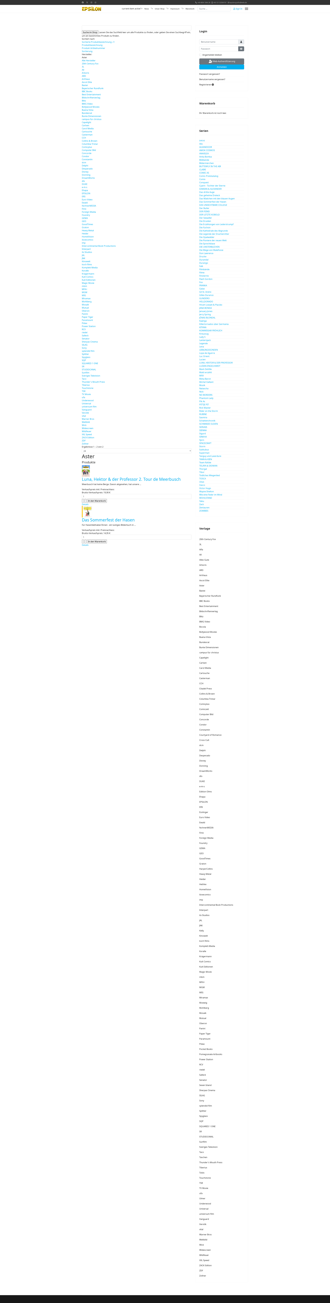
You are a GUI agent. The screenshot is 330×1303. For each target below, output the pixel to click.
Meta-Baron (205, 378)
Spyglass (86, 357)
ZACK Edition (88, 437)
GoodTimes (87, 224)
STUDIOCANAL (89, 369)
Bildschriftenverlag (91, 97)
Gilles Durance (206, 295)
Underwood (88, 400)
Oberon (85, 310)
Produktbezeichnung (92, 45)
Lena (201, 346)
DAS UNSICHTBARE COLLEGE (213, 205)
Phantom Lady (206, 398)
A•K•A (202, 140)
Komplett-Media (90, 267)
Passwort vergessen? (209, 74)
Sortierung (87, 51)
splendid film (88, 351)
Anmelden (222, 67)
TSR (83, 391)
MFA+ (84, 289)
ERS (83, 196)
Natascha (203, 388)
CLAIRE (202, 169)
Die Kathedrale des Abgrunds (213, 230)
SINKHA (203, 436)
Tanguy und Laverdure (210, 456)
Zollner (85, 443)
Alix (201, 143)
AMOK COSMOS (207, 150)
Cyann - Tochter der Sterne (212, 185)
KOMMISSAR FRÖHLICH (210, 330)
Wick (84, 425)
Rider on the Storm (208, 411)
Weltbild (86, 422)
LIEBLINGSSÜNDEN (208, 349)
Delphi (85, 165)
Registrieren (205, 84)
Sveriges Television (91, 375)
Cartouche (87, 131)
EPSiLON (86, 193)
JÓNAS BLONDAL (207, 317)
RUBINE (203, 414)
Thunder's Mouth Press (93, 381)
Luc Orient (204, 356)
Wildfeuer (86, 431)
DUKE (84, 184)
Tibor (201, 472)
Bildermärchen (206, 163)
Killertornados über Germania (214, 324)
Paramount (87, 320)
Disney (85, 171)
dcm (84, 162)
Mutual (85, 307)
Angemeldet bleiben (212, 54)
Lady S (202, 337)
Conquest (204, 182)
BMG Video (87, 103)
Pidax (84, 323)
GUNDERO (204, 298)
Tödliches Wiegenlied (209, 475)
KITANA (202, 327)
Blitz (84, 100)
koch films (87, 264)
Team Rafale (205, 462)
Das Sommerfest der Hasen (108, 520)
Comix (202, 179)
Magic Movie (88, 283)
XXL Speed (87, 434)
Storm (202, 446)
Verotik (85, 412)
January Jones (205, 311)
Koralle (85, 270)
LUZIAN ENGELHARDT (209, 366)
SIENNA (203, 430)
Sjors (201, 440)
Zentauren (204, 507)
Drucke (202, 256)
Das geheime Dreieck (209, 195)
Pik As (202, 401)
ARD (84, 76)
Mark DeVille (205, 369)
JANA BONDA (205, 308)
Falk (201, 266)
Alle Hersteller (89, 60)
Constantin (87, 159)
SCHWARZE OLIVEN (208, 423)
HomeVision (88, 236)
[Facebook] (83, 2)
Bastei (85, 85)
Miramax (86, 298)
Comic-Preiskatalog (208, 176)
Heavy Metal (88, 230)
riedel (84, 332)
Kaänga (203, 320)
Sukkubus (204, 449)
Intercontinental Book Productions (99, 246)
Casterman (87, 134)
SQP (84, 360)
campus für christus (91, 119)
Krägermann (88, 273)
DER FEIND (204, 211)
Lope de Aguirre (207, 353)
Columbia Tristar (90, 144)
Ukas (201, 481)
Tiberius (86, 385)
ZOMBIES (203, 510)
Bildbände (204, 159)
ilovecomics (87, 239)
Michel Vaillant (206, 382)
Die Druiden (205, 221)
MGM (84, 292)
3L (83, 66)
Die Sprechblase (207, 243)
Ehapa (85, 190)
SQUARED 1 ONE (90, 363)
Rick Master (205, 407)
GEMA (85, 218)
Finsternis (204, 275)
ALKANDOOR (205, 147)
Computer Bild (89, 150)
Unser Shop (159, 9)
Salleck (85, 335)
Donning (86, 174)
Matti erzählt (205, 372)
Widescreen (87, 428)
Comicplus (87, 147)
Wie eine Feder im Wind (210, 494)
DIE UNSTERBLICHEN (209, 246)
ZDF (84, 440)
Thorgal (203, 469)
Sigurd (202, 433)
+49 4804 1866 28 (203, 2)
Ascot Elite (87, 82)
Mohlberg (87, 301)
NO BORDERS (205, 394)
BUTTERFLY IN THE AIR (210, 166)
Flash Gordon (205, 279)
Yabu (201, 501)
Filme (201, 272)
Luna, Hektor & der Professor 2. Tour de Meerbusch (131, 479)
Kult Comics (87, 276)
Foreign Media (89, 212)
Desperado (87, 168)
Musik (202, 385)
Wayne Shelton (206, 491)
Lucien (202, 359)
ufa (83, 397)
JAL (83, 255)
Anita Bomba (205, 156)
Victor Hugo (205, 488)
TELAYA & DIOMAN (208, 465)
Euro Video (87, 199)
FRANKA (203, 285)
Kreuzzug (204, 333)
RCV (84, 329)
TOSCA (202, 478)
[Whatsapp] (95, 2)
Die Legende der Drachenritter (214, 234)
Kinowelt (86, 261)
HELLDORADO (206, 301)
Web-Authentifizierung (223, 61)
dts (83, 181)
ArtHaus (86, 79)
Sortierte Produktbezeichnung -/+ (98, 42)
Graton (85, 227)
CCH (84, 137)
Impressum (175, 9)
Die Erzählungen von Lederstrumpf (216, 224)
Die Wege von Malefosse (211, 250)
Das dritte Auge (206, 192)
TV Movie (86, 394)
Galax (202, 288)
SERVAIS (203, 427)
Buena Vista (87, 110)
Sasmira (203, 417)
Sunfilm (85, 372)
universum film (89, 406)
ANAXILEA (204, 153)
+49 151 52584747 (219, 2)
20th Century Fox (90, 63)
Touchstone (87, 388)
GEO (84, 221)
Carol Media (88, 128)
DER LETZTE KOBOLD (209, 214)
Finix (84, 208)
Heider (85, 233)
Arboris (85, 72)
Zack (201, 504)
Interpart (86, 249)
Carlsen (85, 125)
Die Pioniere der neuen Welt (213, 240)
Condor (85, 156)
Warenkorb (189, 9)
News (146, 9)
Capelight (86, 122)
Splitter (85, 354)
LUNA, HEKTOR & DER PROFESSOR (216, 362)
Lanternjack (205, 340)
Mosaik (85, 304)
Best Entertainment (91, 94)
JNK (83, 258)
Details (85, 504)
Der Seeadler (205, 217)
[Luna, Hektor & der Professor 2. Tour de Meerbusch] (136, 471)
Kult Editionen (89, 279)
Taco (84, 378)
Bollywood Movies (91, 106)
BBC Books (87, 91)
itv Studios (87, 252)
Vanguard (87, 409)
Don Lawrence (206, 253)
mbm (84, 286)
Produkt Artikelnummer (93, 48)
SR (83, 366)
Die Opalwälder (206, 237)
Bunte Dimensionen (91, 116)
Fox (201, 282)
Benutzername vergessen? (212, 79)
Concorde (86, 153)
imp (84, 242)
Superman (204, 452)
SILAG (85, 344)
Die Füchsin (205, 227)
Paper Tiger (87, 317)
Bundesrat (87, 113)
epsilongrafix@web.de (238, 2)
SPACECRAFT (205, 443)
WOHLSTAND (205, 497)
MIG (84, 295)
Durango (203, 263)
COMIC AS (204, 172)
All (83, 69)
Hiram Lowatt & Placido (210, 304)
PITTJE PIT (204, 404)
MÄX (201, 375)
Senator (86, 338)
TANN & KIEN (205, 459)
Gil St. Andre (205, 291)
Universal (86, 403)
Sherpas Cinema (90, 341)
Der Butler (204, 208)
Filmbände (204, 269)
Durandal (203, 259)
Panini (85, 313)
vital (84, 415)
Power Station (89, 326)
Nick (201, 391)
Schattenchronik (207, 420)
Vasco (202, 485)
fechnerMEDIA (89, 205)
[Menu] (246, 9)
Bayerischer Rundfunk (93, 88)
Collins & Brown (89, 140)
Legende (203, 343)
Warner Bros (88, 419)
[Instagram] (91, 2)
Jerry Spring (205, 314)
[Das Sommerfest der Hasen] (136, 511)
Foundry (86, 215)
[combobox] (214, 8)
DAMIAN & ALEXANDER (210, 188)
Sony (84, 347)
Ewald (85, 202)
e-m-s (84, 187)
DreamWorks (88, 178)
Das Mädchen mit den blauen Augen (217, 198)
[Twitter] (87, 2)
